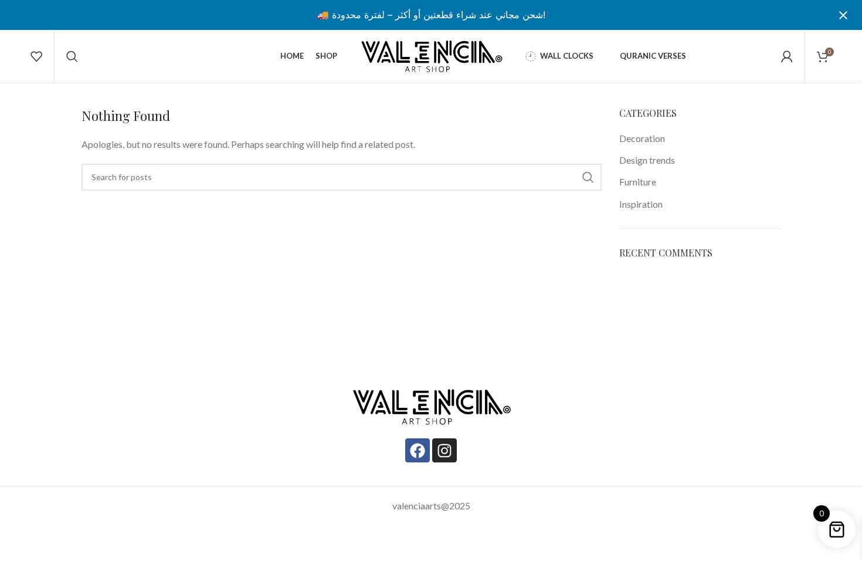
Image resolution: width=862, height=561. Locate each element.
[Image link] (431, 405)
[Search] (72, 56)
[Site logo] (431, 54)
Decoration (642, 138)
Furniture (637, 181)
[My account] (787, 56)
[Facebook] (417, 450)
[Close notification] (843, 15)
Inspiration (641, 203)
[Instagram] (444, 450)
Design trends (647, 159)
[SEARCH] (588, 177)
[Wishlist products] (36, 56)
